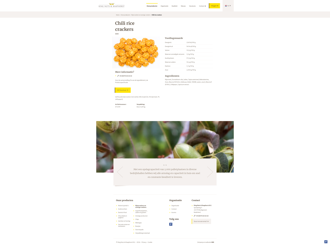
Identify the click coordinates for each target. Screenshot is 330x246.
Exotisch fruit (122, 212)
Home (117, 15)
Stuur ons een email (200, 221)
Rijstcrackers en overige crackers (140, 15)
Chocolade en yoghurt (122, 216)
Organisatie (175, 205)
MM (212, 242)
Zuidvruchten (122, 209)
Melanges (138, 223)
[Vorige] (120, 172)
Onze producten (125, 15)
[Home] (112, 5)
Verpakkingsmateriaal (142, 233)
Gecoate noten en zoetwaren (124, 225)
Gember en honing (124, 221)
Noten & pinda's (123, 205)
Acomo (173, 212)
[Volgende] (210, 172)
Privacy (144, 242)
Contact (174, 209)
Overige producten (141, 216)
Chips (137, 219)
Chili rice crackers (157, 15)
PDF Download (121, 90)
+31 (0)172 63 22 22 (125, 76)
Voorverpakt (139, 229)
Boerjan (137, 226)
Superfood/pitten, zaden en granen (141, 211)
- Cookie (149, 242)
